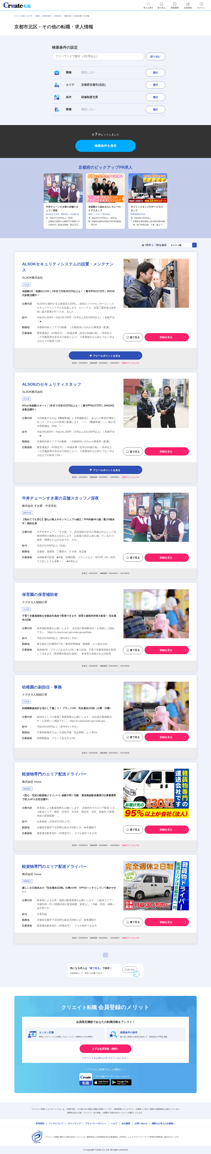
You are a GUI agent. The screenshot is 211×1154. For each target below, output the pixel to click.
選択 (155, 72)
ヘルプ (114, 1123)
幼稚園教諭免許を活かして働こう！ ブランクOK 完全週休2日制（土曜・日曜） (67, 708)
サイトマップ (74, 1123)
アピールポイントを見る (106, 355)
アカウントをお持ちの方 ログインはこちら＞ (105, 1058)
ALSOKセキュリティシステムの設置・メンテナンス (68, 267)
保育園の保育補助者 (40, 594)
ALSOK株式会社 (32, 277)
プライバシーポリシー (95, 1123)
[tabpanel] (105, 201)
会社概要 (126, 1123)
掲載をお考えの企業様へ (163, 1123)
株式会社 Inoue (31, 781)
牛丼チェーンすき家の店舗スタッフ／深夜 (60, 498)
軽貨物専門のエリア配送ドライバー (54, 774)
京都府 (37, 16)
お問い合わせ (141, 1123)
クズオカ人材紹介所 (34, 602)
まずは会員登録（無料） (105, 1048)
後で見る (135, 337)
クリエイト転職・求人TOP (23, 16)
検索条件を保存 (106, 145)
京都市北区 (57, 16)
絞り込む (155, 56)
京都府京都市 (46, 16)
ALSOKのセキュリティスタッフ (51, 384)
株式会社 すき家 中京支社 (39, 505)
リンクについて (56, 1123)
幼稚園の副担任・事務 (42, 687)
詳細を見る (166, 337)
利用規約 (40, 1123)
